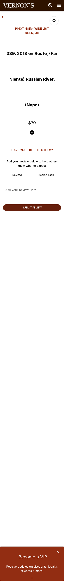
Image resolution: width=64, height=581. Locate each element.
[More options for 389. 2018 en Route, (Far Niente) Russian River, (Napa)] (54, 20)
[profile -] (50, 5)
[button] (4, 17)
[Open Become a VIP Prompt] (32, 578)
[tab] (17, 175)
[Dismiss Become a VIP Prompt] (58, 552)
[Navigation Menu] (59, 5)
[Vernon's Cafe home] (19, 5)
